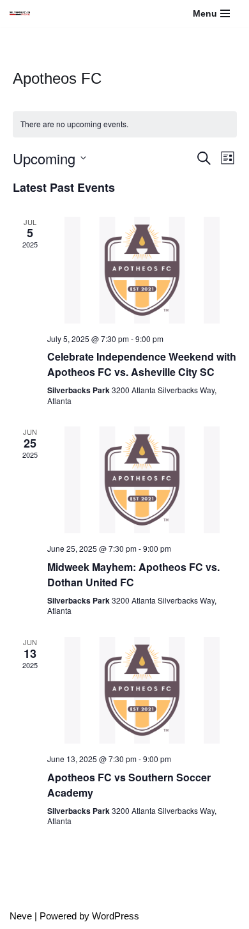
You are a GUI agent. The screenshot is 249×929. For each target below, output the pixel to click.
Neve (21, 915)
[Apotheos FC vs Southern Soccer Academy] (142, 690)
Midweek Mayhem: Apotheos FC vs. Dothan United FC (133, 574)
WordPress (115, 915)
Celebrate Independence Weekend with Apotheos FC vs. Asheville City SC (141, 364)
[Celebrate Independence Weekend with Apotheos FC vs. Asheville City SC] (142, 270)
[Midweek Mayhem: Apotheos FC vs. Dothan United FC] (142, 479)
